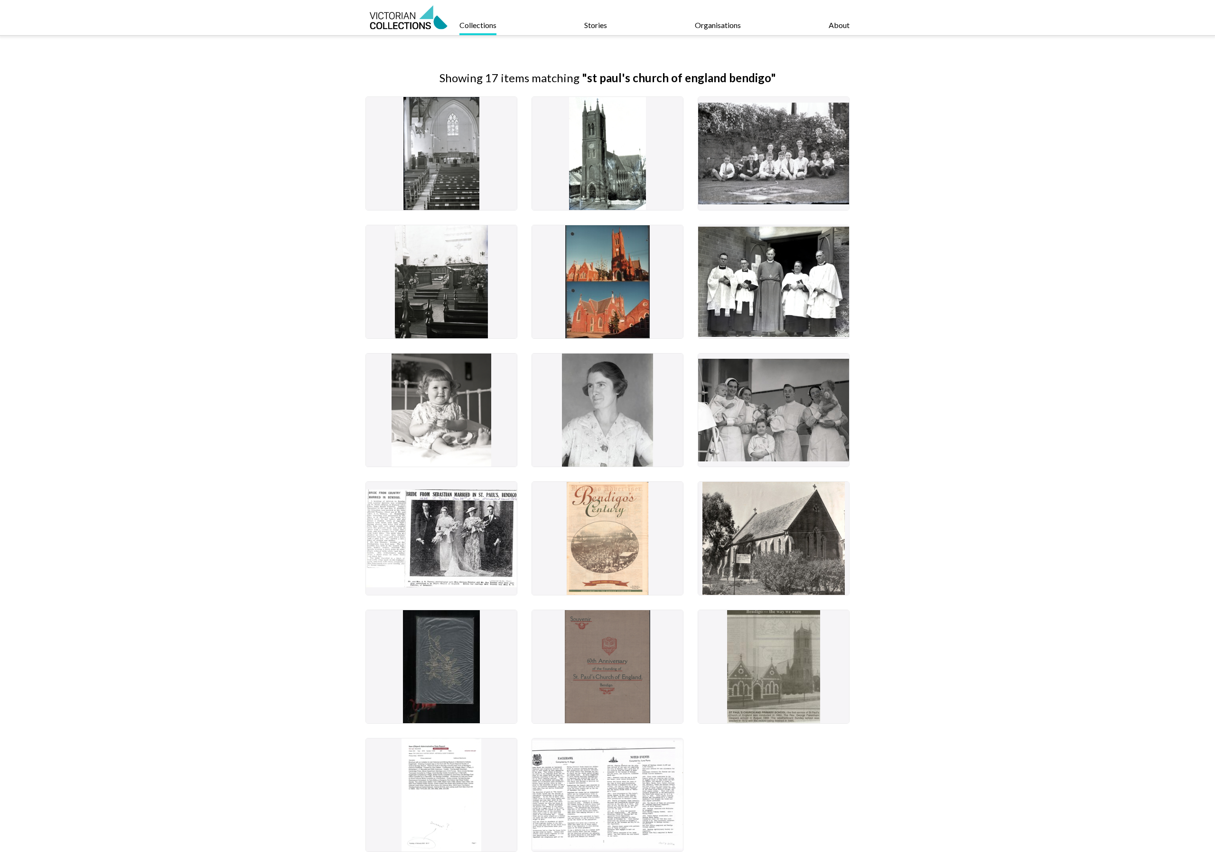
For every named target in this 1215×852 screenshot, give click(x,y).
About (839, 24)
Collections (477, 24)
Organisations (718, 24)
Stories (595, 24)
